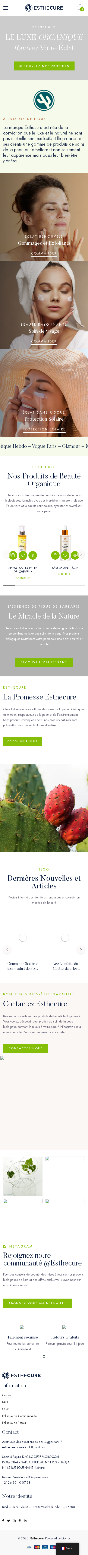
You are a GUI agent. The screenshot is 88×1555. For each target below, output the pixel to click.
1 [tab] (9, 585)
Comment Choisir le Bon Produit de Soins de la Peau (23, 968)
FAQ (5, 1402)
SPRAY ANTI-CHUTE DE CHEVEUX (23, 570)
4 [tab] (44, 585)
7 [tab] (79, 585)
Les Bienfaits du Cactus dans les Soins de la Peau (65, 968)
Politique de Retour (14, 1423)
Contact (7, 1395)
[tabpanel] (23, 553)
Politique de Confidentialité (19, 1416)
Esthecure (37, 1538)
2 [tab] (20, 585)
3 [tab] (32, 585)
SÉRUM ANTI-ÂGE (65, 568)
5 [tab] (55, 585)
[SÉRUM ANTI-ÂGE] (65, 542)
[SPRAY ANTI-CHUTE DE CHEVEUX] (23, 542)
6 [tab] (67, 585)
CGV (5, 1409)
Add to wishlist (23, 555)
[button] (80, 7)
